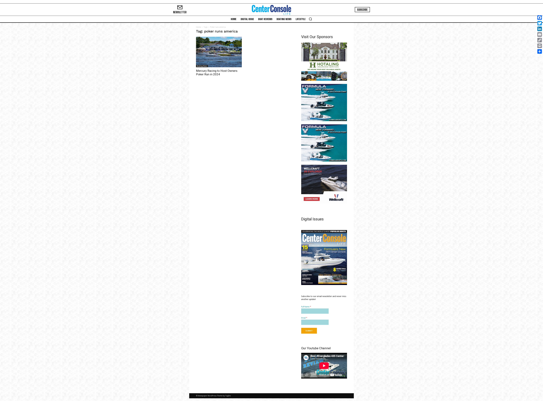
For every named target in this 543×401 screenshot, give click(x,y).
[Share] (539, 51)
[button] (310, 19)
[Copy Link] (539, 40)
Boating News (202, 66)
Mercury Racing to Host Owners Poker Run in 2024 (216, 72)
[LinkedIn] (539, 29)
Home (198, 27)
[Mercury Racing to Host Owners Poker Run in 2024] (219, 52)
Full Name (306, 309)
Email (304, 320)
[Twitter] (539, 23)
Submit (309, 333)
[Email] (539, 34)
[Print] (539, 46)
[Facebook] (539, 17)
